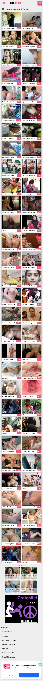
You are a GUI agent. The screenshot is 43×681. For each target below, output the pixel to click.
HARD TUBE (12, 3)
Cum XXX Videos (8, 657)
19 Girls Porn (7, 632)
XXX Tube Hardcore (9, 640)
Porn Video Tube (8, 653)
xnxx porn (5, 636)
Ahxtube (5, 649)
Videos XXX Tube (8, 644)
